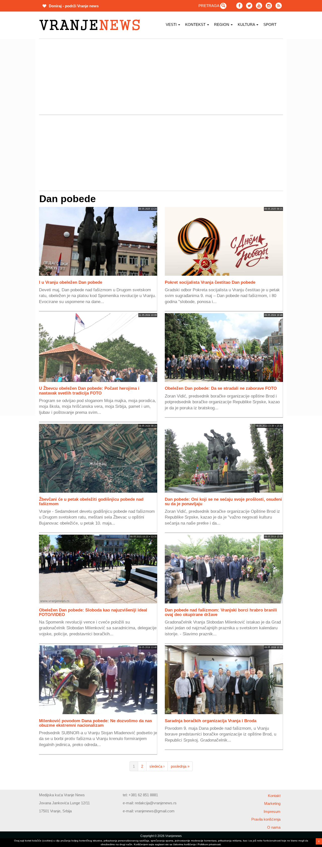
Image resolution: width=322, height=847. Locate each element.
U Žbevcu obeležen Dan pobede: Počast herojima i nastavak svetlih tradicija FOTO (89, 390)
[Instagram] (269, 6)
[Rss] (278, 6)
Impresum (272, 811)
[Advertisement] (161, 76)
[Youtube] (259, 6)
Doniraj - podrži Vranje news (73, 6)
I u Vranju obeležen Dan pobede (70, 282)
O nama (273, 827)
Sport (269, 24)
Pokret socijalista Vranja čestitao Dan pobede (210, 282)
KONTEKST (196, 24)
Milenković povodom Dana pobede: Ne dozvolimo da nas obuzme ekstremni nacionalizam (95, 722)
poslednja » (180, 766)
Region (222, 24)
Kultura (247, 24)
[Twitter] (249, 6)
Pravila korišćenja (265, 819)
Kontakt (274, 796)
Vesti (172, 24)
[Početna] (91, 25)
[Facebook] (239, 6)
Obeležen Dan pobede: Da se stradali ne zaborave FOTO (221, 388)
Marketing (272, 803)
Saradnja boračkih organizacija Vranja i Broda (210, 720)
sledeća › (157, 766)
